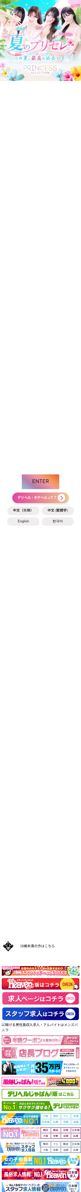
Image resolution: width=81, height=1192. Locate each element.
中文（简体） (23, 510)
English (23, 521)
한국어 (57, 521)
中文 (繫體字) (58, 510)
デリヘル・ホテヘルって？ (37, 498)
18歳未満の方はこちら (37, 946)
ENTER (40, 481)
